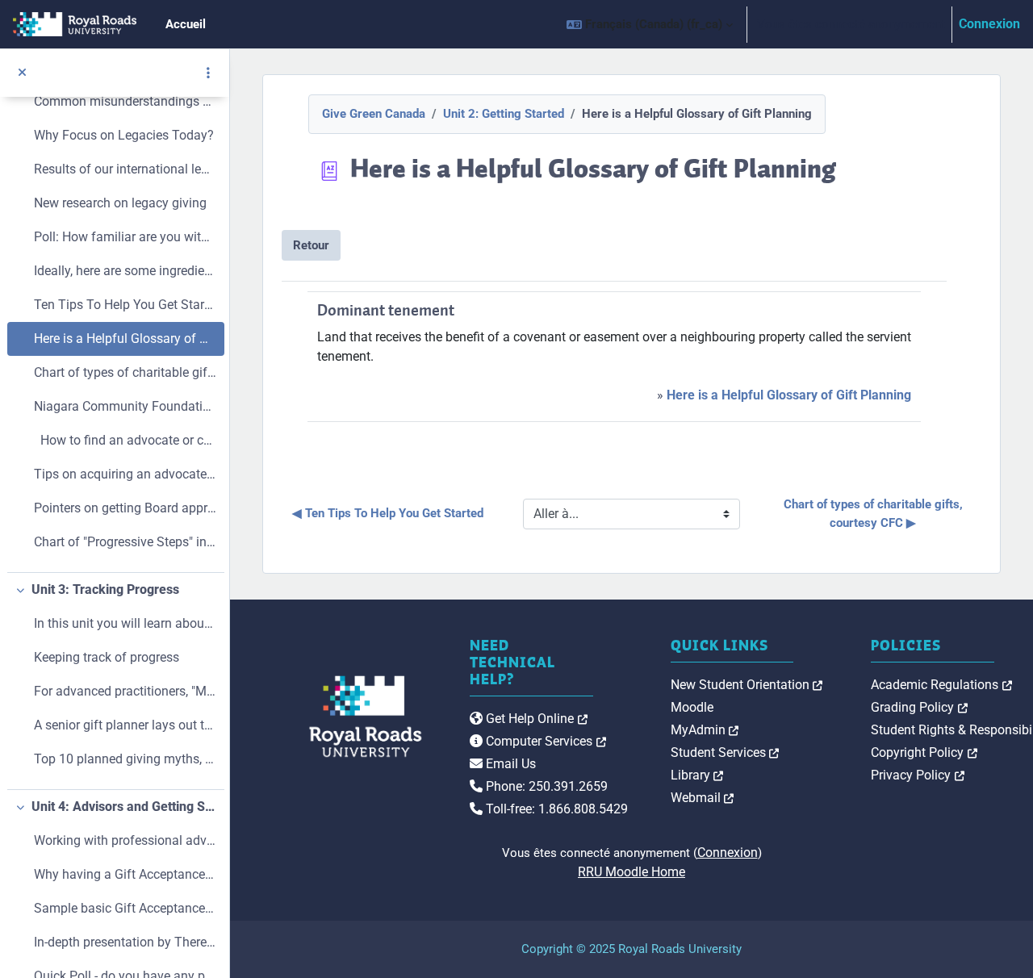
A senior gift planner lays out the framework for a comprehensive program (125, 725)
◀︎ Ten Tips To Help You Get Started (387, 513)
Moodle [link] (692, 707)
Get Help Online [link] (535, 718)
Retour (311, 245)
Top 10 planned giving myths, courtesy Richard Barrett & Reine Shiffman (125, 759)
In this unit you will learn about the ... (125, 623)
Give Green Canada (373, 114)
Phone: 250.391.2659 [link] (545, 786)
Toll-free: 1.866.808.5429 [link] (555, 809)
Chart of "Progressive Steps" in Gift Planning (125, 542)
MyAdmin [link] (705, 730)
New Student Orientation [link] (747, 684)
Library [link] (697, 775)
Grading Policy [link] (919, 707)
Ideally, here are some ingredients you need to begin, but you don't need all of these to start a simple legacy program (125, 270)
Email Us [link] (509, 763)
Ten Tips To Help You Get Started (125, 304)
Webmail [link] (702, 797)
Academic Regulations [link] (941, 684)
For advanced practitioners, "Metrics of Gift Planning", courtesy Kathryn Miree (125, 691)
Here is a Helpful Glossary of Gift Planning (125, 338)
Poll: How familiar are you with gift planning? (125, 237)
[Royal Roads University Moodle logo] (330, 716)
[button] (649, 24)
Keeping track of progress (106, 657)
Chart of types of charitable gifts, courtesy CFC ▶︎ (875, 513)
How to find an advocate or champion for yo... (125, 440)
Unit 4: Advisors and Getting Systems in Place (124, 806)
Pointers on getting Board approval (125, 508)
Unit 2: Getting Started (503, 114)
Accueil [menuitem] (185, 24)
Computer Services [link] (544, 741)
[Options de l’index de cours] (208, 72)
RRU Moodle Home (631, 872)
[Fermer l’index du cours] (22, 73)
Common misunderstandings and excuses (125, 101)
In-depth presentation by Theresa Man (125, 942)
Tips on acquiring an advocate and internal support (125, 474)
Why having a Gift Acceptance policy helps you (125, 874)
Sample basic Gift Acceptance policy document (125, 908)
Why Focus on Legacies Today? (124, 135)
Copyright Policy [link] (924, 752)
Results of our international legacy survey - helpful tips (125, 169)
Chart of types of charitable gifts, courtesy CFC (125, 372)
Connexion (989, 23)
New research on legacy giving (120, 203)
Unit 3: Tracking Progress (105, 589)
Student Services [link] (725, 752)
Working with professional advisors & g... (125, 840)
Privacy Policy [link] (917, 775)
